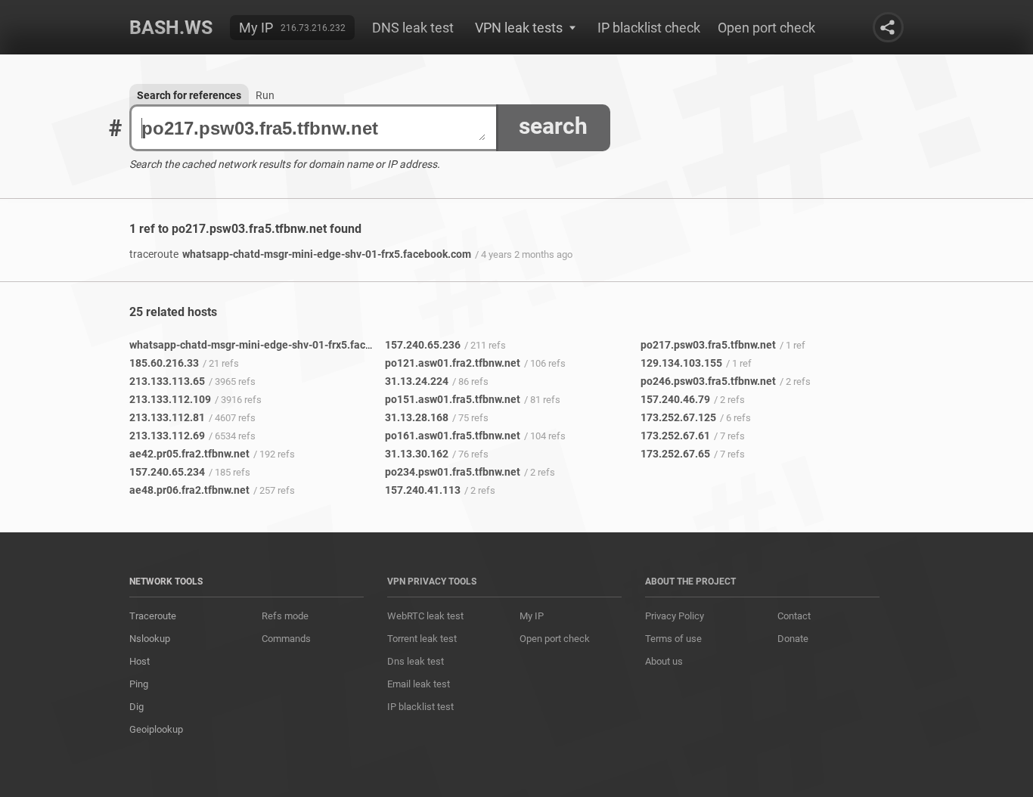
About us (664, 661)
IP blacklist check (648, 28)
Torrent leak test (422, 638)
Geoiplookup (156, 729)
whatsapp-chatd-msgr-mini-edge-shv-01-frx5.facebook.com (300, 254)
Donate (792, 638)
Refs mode (285, 616)
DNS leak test (413, 28)
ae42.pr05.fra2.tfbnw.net (189, 454)
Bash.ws (170, 28)
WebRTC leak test (425, 616)
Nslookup (149, 638)
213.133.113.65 (167, 381)
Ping (138, 684)
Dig (136, 706)
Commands (286, 638)
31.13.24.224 (416, 381)
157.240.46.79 (675, 399)
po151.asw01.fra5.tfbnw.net (452, 399)
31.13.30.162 (416, 454)
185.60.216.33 (164, 363)
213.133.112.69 (167, 436)
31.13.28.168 (416, 417)
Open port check (766, 28)
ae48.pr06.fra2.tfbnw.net (189, 490)
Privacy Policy (674, 616)
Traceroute (152, 616)
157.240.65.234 (167, 472)
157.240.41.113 (423, 490)
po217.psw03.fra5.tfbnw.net (708, 345)
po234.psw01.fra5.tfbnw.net (452, 472)
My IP (256, 28)
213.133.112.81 (167, 417)
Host (139, 661)
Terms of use (673, 638)
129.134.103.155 (681, 363)
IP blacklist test (420, 706)
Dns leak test (415, 661)
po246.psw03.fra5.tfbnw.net (708, 381)
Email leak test (418, 684)
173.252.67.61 (675, 436)
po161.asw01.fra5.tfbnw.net (452, 436)
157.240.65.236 (423, 345)
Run (265, 95)
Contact (794, 616)
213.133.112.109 (170, 399)
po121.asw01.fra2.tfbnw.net (452, 363)
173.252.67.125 (678, 417)
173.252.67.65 (675, 454)
